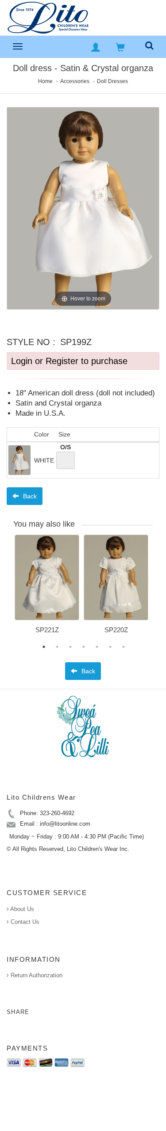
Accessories (74, 81)
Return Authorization (35, 975)
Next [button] (159, 589)
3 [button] (70, 646)
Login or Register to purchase (69, 361)
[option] (47, 587)
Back (29, 496)
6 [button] (110, 646)
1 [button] (43, 646)
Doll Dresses (112, 81)
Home (45, 81)
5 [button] (97, 646)
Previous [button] (8, 589)
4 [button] (83, 646)
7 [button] (123, 646)
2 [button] (57, 646)
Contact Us (24, 921)
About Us (21, 909)
